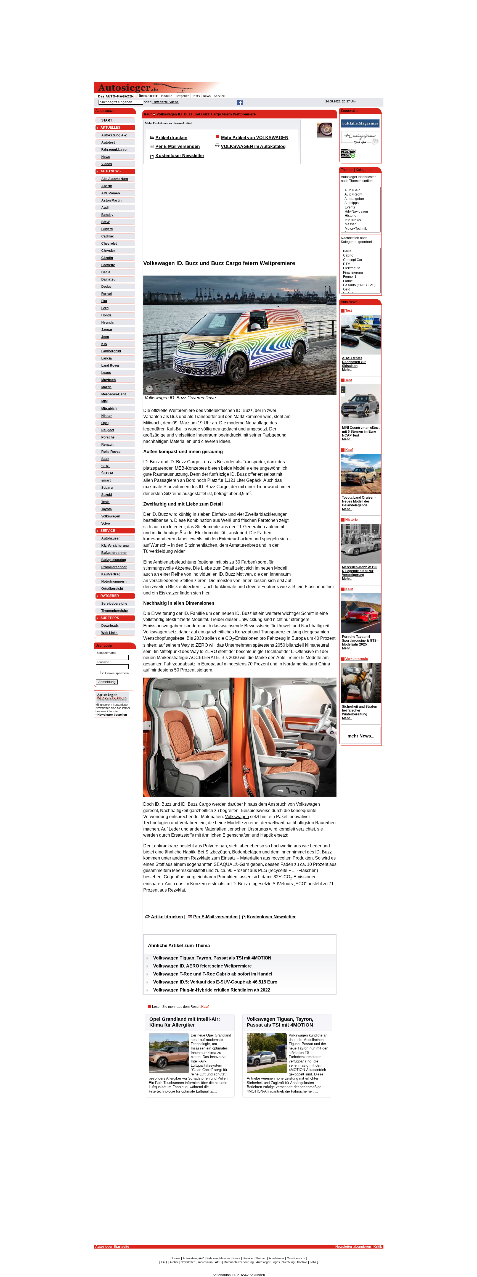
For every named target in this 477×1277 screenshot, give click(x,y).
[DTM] (361, 264)
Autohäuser (110, 538)
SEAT (105, 466)
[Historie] (361, 216)
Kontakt (302, 1262)
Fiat (104, 301)
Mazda (106, 387)
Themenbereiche (114, 611)
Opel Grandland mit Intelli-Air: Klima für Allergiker (184, 1022)
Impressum (205, 1262)
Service (248, 1258)
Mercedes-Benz (113, 394)
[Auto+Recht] (361, 194)
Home (176, 1258)
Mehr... (347, 370)
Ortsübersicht (112, 589)
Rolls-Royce (111, 452)
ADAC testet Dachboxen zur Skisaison (354, 362)
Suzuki (106, 495)
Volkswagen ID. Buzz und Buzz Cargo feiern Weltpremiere (206, 114)
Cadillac (107, 236)
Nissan (106, 416)
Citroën (107, 258)
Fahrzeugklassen (114, 150)
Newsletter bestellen (112, 714)
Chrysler (108, 251)
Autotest (108, 142)
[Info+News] (361, 220)
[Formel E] (361, 281)
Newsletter (188, 1262)
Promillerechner (114, 567)
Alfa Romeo (110, 193)
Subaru (107, 488)
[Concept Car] (361, 260)
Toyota (106, 509)
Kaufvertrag (110, 574)
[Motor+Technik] (361, 229)
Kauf (148, 114)
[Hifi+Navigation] (361, 212)
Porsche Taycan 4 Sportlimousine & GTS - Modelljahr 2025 (360, 640)
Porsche (108, 437)
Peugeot (107, 430)
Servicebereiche (114, 604)
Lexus (106, 373)
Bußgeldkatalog (113, 560)
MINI (104, 401)
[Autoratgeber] (361, 199)
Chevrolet (109, 243)
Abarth (106, 186)
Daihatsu (108, 279)
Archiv (173, 1262)
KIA (104, 344)
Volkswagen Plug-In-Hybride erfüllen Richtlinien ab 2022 (211, 990)
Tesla (105, 502)
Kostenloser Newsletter (179, 155)
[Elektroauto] (361, 268)
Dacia (105, 272)
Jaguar (106, 330)
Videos (106, 164)
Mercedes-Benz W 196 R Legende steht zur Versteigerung (359, 571)
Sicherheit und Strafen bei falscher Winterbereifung (359, 710)
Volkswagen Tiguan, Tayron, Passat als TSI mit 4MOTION (212, 958)
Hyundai (107, 322)
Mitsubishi (109, 409)
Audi (104, 208)
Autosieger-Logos (268, 1262)
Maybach (108, 380)
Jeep (105, 337)
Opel (104, 423)
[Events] (361, 207)
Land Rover (110, 365)
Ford (104, 308)
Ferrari (106, 294)
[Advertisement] (238, 40)
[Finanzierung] (361, 273)
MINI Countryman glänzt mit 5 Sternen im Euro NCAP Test (361, 431)
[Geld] (361, 289)
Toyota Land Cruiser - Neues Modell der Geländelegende (359, 501)
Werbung (288, 1262)
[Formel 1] (361, 277)
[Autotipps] (361, 203)
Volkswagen (110, 516)
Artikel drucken (171, 137)
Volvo (105, 523)
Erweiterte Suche (165, 102)
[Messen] (361, 224)
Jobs (313, 1262)
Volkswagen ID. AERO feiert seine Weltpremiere (202, 966)
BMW (105, 222)
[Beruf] (361, 251)
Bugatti (107, 229)
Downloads (110, 626)
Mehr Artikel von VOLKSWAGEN (254, 137)
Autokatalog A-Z (114, 135)
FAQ (164, 1262)
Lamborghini (111, 351)
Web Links (109, 633)
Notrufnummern (113, 581)
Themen (260, 1258)
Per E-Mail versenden (177, 146)
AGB (218, 1262)
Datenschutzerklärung (239, 1262)
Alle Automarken (114, 179)
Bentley (107, 215)
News (105, 157)
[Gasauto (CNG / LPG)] (361, 285)
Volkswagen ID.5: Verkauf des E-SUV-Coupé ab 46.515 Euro (215, 982)
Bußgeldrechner (114, 553)
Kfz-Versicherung (115, 546)
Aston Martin (111, 200)
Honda (106, 315)
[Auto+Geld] (361, 190)
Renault (107, 444)
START (106, 120)
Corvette (108, 265)
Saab (105, 459)
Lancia (106, 358)
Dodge (106, 287)
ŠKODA (107, 473)
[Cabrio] (361, 255)
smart (106, 480)
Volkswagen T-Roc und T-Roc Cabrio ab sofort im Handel (212, 974)
